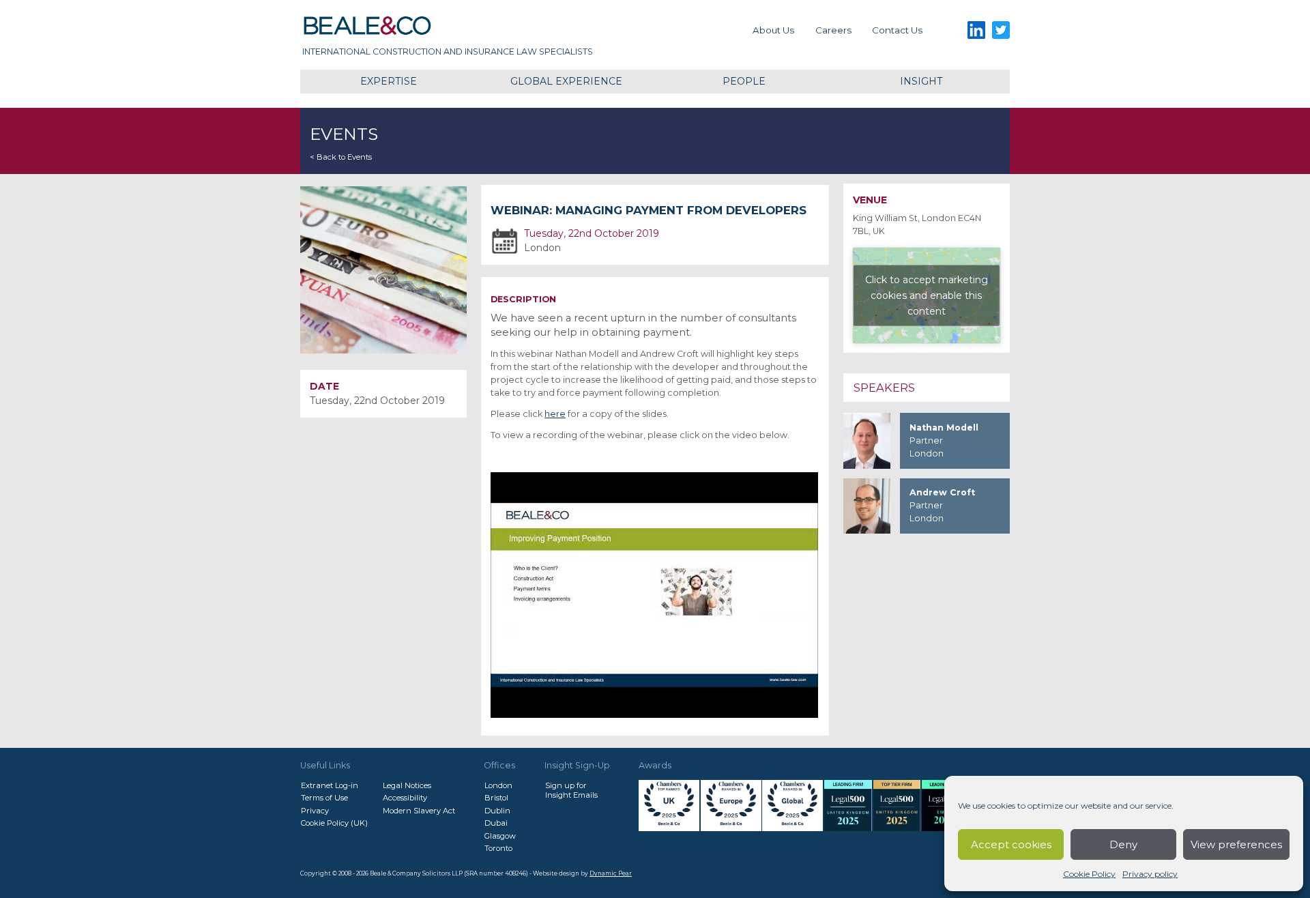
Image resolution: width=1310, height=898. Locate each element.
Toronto (498, 848)
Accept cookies (1011, 844)
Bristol (496, 797)
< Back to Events (341, 157)
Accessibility (405, 797)
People (744, 81)
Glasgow (500, 836)
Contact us (897, 30)
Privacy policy (1150, 874)
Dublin (497, 810)
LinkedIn (976, 30)
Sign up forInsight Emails (571, 790)
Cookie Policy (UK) (334, 823)
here (555, 414)
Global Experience (566, 81)
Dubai (496, 823)
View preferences (1236, 844)
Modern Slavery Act (419, 810)
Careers (833, 30)
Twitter (1001, 30)
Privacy (315, 810)
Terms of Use (324, 797)
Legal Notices (407, 785)
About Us (773, 30)
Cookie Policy (1089, 874)
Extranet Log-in (329, 785)
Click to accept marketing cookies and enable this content (926, 295)
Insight (921, 81)
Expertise (388, 81)
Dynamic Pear (611, 873)
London (498, 785)
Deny (1123, 844)
